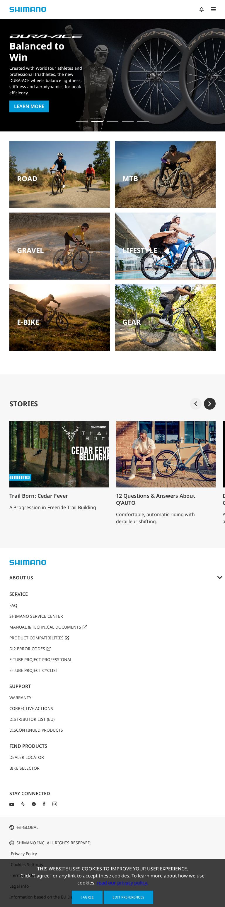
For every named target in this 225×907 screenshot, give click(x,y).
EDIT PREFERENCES (128, 897)
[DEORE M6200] (128, 121)
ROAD (27, 178)
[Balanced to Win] (97, 121)
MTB (130, 178)
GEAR (131, 322)
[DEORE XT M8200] (112, 121)
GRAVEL (30, 250)
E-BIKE (28, 322)
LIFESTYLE (139, 250)
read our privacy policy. (122, 882)
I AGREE (87, 897)
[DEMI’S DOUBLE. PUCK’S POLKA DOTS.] (82, 121)
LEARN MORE (29, 106)
